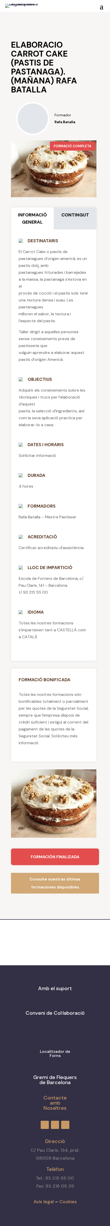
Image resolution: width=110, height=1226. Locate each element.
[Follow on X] (68, 4)
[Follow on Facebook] (49, 4)
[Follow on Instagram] (58, 4)
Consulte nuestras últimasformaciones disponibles (55, 883)
